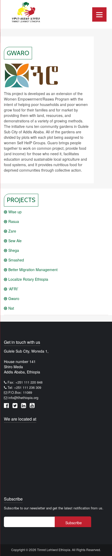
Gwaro (13, 298)
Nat (11, 308)
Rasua (13, 221)
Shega (13, 250)
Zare (12, 231)
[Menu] (99, 14)
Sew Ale (15, 240)
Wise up (15, 211)
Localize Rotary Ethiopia (28, 279)
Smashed (16, 260)
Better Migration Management (33, 269)
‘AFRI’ (13, 288)
